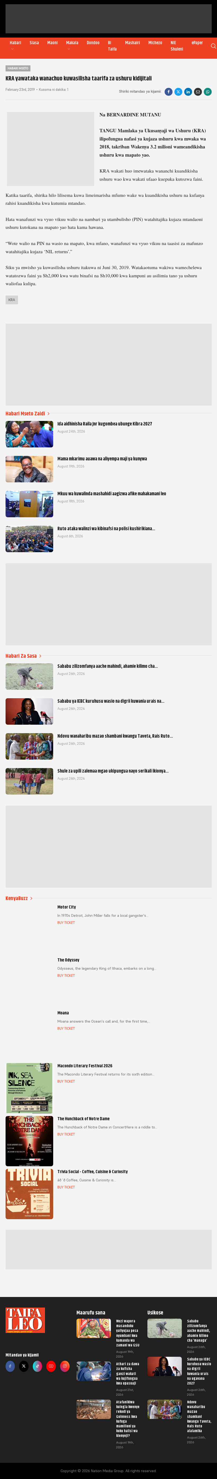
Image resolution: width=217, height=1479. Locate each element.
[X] (178, 92)
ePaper (197, 42)
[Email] (198, 92)
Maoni (52, 42)
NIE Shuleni (177, 46)
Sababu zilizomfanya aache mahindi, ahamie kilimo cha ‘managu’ (198, 1330)
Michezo (155, 42)
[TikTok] (37, 1366)
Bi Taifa (112, 46)
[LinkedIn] (188, 92)
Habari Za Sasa (21, 656)
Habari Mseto (18, 68)
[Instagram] (65, 1366)
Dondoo (93, 42)
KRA (11, 299)
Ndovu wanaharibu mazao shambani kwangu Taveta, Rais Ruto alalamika (199, 1416)
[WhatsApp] (208, 92)
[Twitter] (24, 1366)
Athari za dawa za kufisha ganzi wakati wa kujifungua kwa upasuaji (127, 1373)
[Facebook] (169, 92)
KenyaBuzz (17, 898)
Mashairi (132, 42)
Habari (15, 42)
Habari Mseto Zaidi (25, 414)
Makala (72, 42)
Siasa (34, 42)
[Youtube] (51, 1366)
